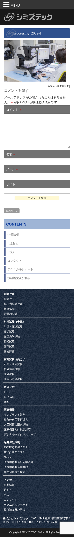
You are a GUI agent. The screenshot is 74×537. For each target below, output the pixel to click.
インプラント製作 (14, 414)
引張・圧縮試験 (13, 326)
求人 (12, 252)
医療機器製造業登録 (16, 467)
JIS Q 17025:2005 (14, 452)
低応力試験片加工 (14, 303)
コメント (13, 109)
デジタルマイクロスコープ (20, 434)
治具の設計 (10, 313)
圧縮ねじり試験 (13, 379)
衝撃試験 (9, 346)
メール (12, 169)
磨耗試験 (9, 341)
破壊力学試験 (12, 336)
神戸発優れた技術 (14, 472)
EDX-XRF (9, 396)
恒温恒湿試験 (12, 369)
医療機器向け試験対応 (17, 429)
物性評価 (9, 351)
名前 (10, 154)
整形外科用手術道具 (16, 419)
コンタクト (14, 260)
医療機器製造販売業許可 (18, 462)
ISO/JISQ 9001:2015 (15, 447)
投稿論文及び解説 (18, 278)
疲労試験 (9, 331)
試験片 (8, 299)
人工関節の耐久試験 (16, 424)
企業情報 (13, 234)
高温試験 (9, 374)
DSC (6, 401)
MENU (15, 5)
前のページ (11, 210)
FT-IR (7, 391)
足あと (13, 243)
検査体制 (9, 308)
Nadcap (8, 457)
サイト (10, 184)
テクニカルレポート (20, 269)
